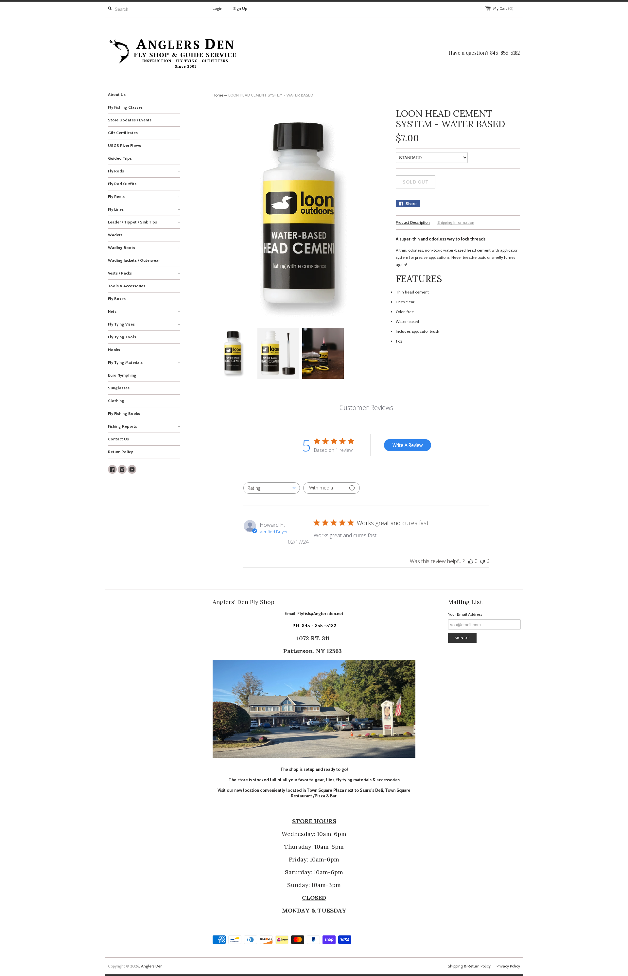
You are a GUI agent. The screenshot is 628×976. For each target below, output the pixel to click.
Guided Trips (120, 158)
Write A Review (407, 445)
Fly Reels (144, 196)
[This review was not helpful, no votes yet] (482, 561)
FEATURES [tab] (419, 279)
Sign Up (240, 8)
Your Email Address (465, 614)
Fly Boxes (117, 298)
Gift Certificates (123, 132)
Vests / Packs (144, 273)
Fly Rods (144, 171)
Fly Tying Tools (122, 336)
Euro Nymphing (122, 375)
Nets (144, 311)
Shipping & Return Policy (469, 966)
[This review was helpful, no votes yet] (470, 561)
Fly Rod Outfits (122, 183)
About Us (117, 94)
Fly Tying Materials (144, 362)
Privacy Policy (508, 966)
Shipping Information (455, 222)
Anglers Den (152, 966)
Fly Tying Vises (144, 324)
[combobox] (271, 488)
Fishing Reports (144, 426)
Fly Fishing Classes (125, 107)
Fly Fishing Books (124, 413)
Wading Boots (144, 247)
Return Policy (120, 451)
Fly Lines (144, 209)
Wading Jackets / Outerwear (134, 260)
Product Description (413, 222)
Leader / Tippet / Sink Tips (144, 222)
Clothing (116, 400)
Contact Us (118, 438)
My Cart (503, 8)
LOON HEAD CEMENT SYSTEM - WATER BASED (270, 95)
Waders (144, 234)
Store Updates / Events (129, 119)
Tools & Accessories (126, 285)
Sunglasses (119, 387)
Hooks (144, 349)
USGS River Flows (124, 145)
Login (217, 8)
